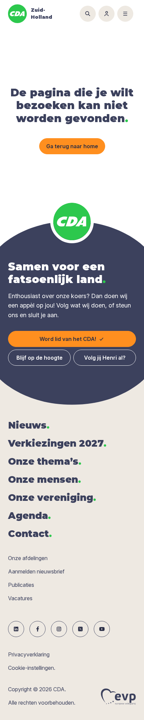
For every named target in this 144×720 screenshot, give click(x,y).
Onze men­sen (44, 479)
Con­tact (30, 533)
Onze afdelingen (28, 558)
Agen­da (29, 515)
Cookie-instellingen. (31, 667)
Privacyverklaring (29, 654)
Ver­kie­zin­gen (57, 443)
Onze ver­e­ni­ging (52, 497)
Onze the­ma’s (44, 461)
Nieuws (29, 425)
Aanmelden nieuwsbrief (36, 571)
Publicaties (21, 584)
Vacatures (20, 598)
